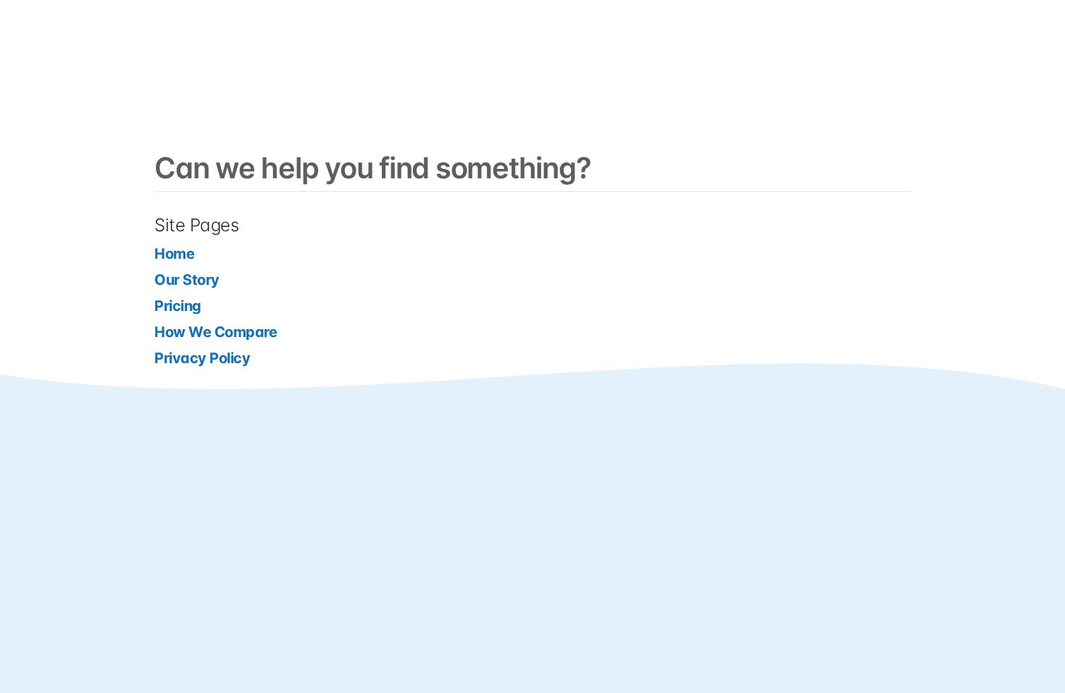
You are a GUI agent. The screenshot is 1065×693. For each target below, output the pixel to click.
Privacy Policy (202, 358)
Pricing (177, 306)
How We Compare (215, 332)
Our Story (187, 280)
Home (174, 253)
